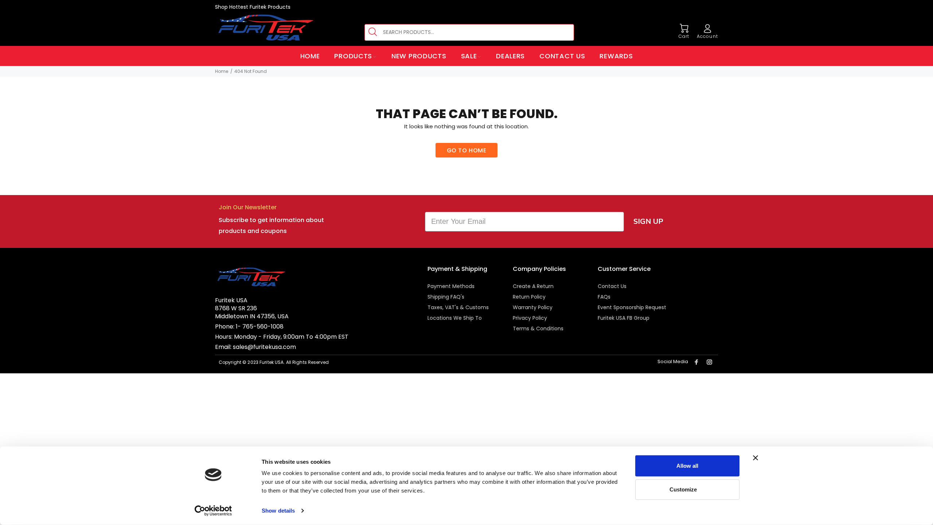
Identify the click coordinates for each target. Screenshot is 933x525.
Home (221, 71)
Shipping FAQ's (446, 296)
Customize (683, 489)
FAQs (604, 296)
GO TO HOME (467, 150)
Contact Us (612, 286)
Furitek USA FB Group (623, 318)
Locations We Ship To (455, 318)
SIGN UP (648, 221)
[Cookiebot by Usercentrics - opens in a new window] (213, 510)
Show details (278, 511)
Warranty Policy (533, 307)
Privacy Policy (530, 318)
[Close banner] (755, 457)
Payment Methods (451, 286)
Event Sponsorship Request (632, 307)
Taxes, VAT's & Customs (458, 307)
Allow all (687, 466)
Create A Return (533, 286)
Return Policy (529, 296)
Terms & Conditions (538, 328)
